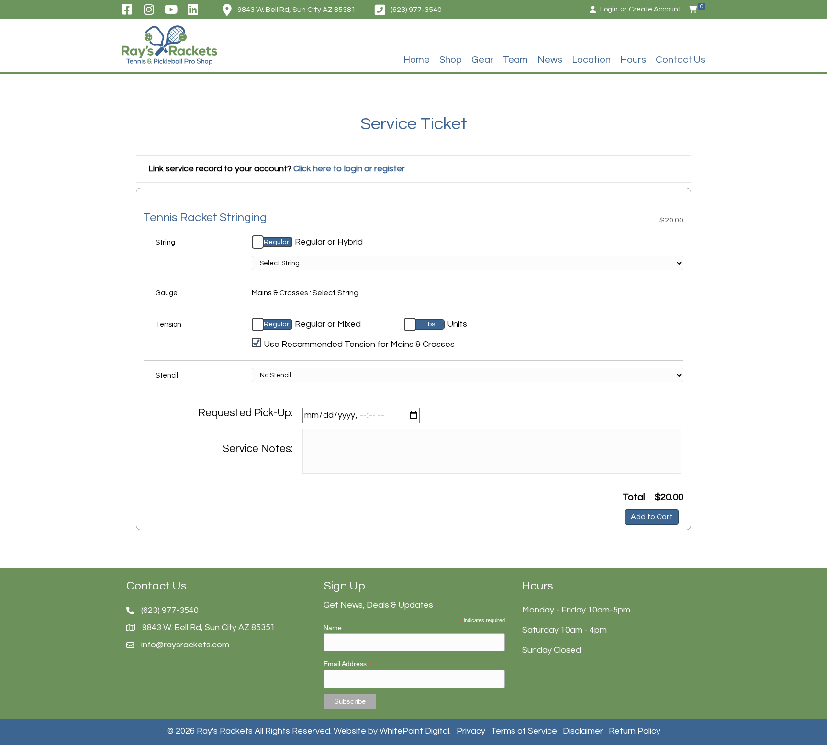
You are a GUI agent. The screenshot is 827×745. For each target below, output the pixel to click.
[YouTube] (171, 9)
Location (591, 60)
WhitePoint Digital (414, 730)
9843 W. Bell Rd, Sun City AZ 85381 (296, 9)
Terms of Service (524, 730)
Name (333, 628)
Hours (633, 60)
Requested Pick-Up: (245, 413)
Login (609, 9)
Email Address (348, 663)
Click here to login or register (349, 168)
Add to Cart (651, 517)
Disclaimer (583, 730)
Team (515, 60)
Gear (482, 60)
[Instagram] (148, 9)
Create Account (655, 9)
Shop (450, 60)
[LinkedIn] (193, 9)
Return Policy (634, 730)
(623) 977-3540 (416, 9)
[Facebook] (126, 9)
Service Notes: (258, 449)
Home (416, 60)
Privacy (471, 730)
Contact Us (680, 60)
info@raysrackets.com (185, 644)
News (549, 60)
